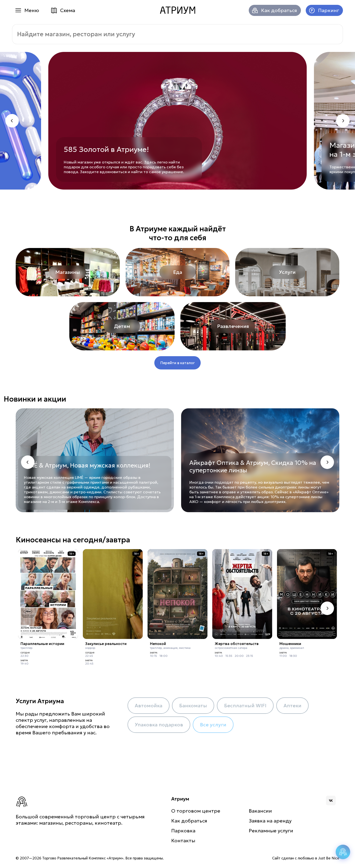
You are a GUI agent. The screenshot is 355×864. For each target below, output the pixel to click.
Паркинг (328, 10)
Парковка (183, 831)
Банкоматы (193, 705)
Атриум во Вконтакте (331, 800)
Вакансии (260, 811)
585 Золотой (86, 149)
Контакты (183, 840)
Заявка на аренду (270, 821)
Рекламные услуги (271, 831)
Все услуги (213, 725)
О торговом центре (195, 811)
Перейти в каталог (177, 363)
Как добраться (279, 10)
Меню (31, 10)
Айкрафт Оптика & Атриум (228, 463)
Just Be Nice (328, 858)
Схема (67, 10)
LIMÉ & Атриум (45, 465)
